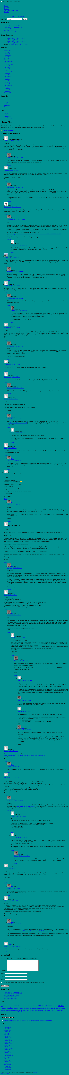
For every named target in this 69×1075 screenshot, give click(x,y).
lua (30, 1008)
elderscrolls (44, 1005)
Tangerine (37, 197)
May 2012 (7, 80)
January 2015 (7, 70)
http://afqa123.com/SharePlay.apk (26, 806)
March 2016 (7, 65)
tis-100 (52, 1010)
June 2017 (7, 56)
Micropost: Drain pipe (10, 30)
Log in (6, 113)
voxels (61, 1010)
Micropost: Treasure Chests (11, 28)
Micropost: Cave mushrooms (11, 31)
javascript (19, 1008)
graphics (10, 1008)
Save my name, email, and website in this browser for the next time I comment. (24, 982)
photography (4, 1010)
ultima (58, 1010)
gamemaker (55, 1005)
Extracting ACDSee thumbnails (16, 38)
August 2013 (7, 73)
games (60, 1005)
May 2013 (7, 74)
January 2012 (7, 87)
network (48, 1008)
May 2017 (7, 58)
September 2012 (8, 79)
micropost (41, 1008)
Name (3, 973)
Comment (4, 970)
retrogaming (38, 1010)
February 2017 (8, 61)
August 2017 (7, 55)
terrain (48, 1010)
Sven (9, 944)
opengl (52, 1008)
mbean (37, 1008)
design (36, 1005)
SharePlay (6, 12)
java (15, 1008)
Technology (7, 105)
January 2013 (7, 77)
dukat (39, 1006)
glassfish (65, 1005)
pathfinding (62, 1008)
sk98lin (45, 1010)
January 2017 (7, 62)
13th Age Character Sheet (11, 10)
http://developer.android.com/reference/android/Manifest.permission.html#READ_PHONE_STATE (34, 234)
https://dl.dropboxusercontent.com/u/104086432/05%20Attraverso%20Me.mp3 (25, 755)
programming (24, 1010)
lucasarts (33, 1008)
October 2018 (7, 53)
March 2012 (7, 83)
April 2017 (7, 59)
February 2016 (8, 67)
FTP (5, 13)
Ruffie (35, 1072)
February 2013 (8, 76)
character (26, 1005)
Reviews (6, 9)
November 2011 (8, 88)
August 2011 (7, 93)
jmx (22, 1008)
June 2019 (7, 52)
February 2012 (8, 85)
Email (3, 976)
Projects (6, 6)
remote (32, 1010)
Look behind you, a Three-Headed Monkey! (12, 16)
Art (5, 99)
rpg (42, 1010)
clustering (30, 1005)
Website (3, 979)
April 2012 (7, 82)
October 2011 (7, 90)
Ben (5, 38)
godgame (3, 1008)
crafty (33, 1005)
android (15, 1006)
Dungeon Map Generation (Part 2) (13, 25)
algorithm (11, 1005)
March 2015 (7, 68)
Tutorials (6, 7)
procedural (14, 1010)
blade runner (21, 1005)
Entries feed (7, 114)
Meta (5, 101)
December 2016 (8, 64)
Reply (5, 152)
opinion (58, 1008)
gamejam (49, 1006)
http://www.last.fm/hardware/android (17, 423)
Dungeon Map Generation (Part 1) (13, 27)
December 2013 (8, 71)
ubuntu (55, 1010)
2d (2, 1006)
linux (27, 1008)
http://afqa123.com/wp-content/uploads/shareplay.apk (37, 930)
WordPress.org (8, 117)
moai (45, 1008)
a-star (7, 1005)
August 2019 (7, 50)
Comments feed (8, 116)
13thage (4, 1005)
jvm (25, 1008)
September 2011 (8, 91)
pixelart (9, 1010)
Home (5, 4)
